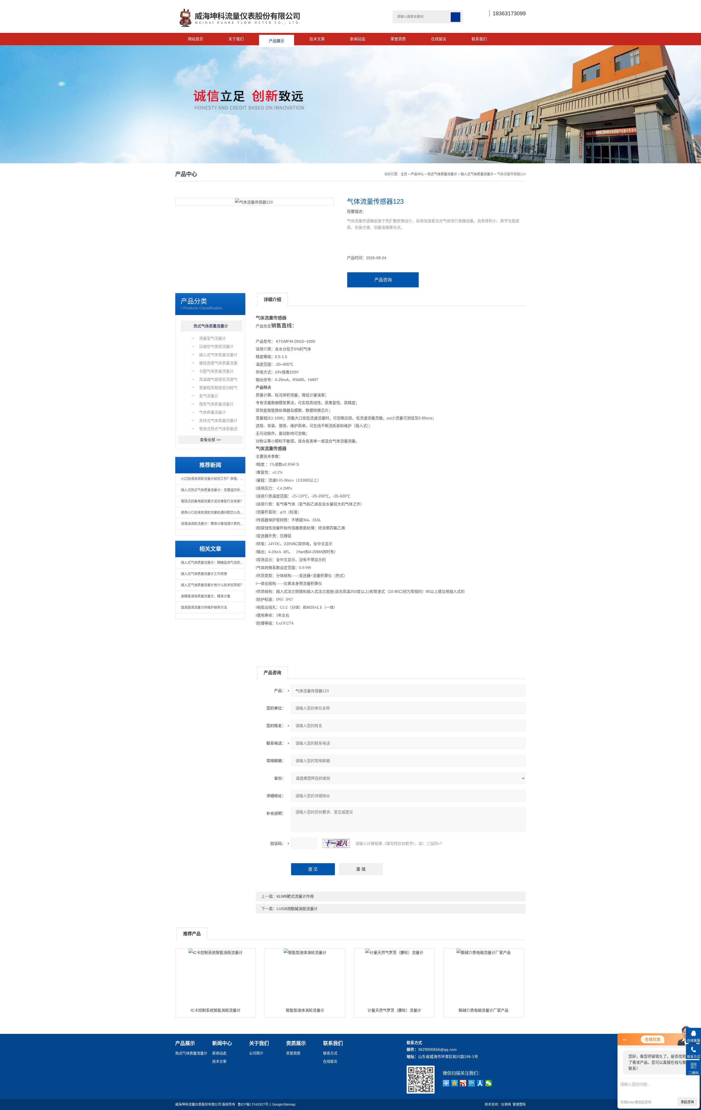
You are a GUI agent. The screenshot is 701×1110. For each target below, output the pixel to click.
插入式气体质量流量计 (477, 174)
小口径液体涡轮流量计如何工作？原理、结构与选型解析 (213, 479)
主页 (404, 174)
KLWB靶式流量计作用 (295, 896)
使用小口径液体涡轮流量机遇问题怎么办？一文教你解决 (213, 512)
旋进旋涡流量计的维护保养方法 (204, 608)
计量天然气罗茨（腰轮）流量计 (394, 1010)
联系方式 (330, 1053)
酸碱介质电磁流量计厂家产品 (483, 1010)
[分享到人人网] (480, 1083)
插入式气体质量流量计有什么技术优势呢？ (212, 585)
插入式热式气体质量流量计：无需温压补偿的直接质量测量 (213, 490)
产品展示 (276, 39)
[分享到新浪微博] (463, 1083)
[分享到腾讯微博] (471, 1083)
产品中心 (417, 174)
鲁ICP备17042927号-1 (254, 1104)
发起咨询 (687, 1102)
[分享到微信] (488, 1083)
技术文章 (317, 39)
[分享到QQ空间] (454, 1083)
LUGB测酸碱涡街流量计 (297, 908)
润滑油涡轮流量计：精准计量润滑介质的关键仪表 (213, 524)
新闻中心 (222, 1043)
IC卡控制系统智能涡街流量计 (215, 1010)
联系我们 (479, 39)
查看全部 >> (210, 439)
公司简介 (256, 1053)
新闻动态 (357, 39)
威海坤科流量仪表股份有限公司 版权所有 (206, 1104)
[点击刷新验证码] (336, 843)
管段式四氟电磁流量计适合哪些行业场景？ (212, 501)
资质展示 (296, 1043)
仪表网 (506, 1104)
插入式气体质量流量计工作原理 (204, 574)
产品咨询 (383, 280)
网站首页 (195, 39)
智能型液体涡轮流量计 (305, 1010)
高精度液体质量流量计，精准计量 (205, 596)
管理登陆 (519, 1104)
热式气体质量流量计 (442, 174)
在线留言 (438, 39)
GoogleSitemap (283, 1104)
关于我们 (236, 39)
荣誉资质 (398, 39)
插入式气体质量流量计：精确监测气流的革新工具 (213, 563)
